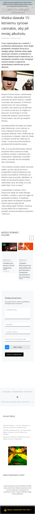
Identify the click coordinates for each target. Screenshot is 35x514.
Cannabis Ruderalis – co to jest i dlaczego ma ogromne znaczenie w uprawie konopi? (16, 426)
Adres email (12, 332)
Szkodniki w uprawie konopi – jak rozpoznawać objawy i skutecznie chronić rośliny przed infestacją (17, 432)
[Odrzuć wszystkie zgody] (33, 7)
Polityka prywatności (18, 12)
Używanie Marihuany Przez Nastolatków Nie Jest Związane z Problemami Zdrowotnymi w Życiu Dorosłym (25, 270)
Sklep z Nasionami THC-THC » (19, 510)
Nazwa (9, 324)
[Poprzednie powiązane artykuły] (27, 238)
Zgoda (9, 9)
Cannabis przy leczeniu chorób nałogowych (8, 265)
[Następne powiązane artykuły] (31, 238)
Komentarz (11, 310)
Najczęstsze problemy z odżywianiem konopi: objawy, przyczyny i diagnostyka (16, 438)
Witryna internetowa (16, 339)
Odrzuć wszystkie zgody (20, 9)
